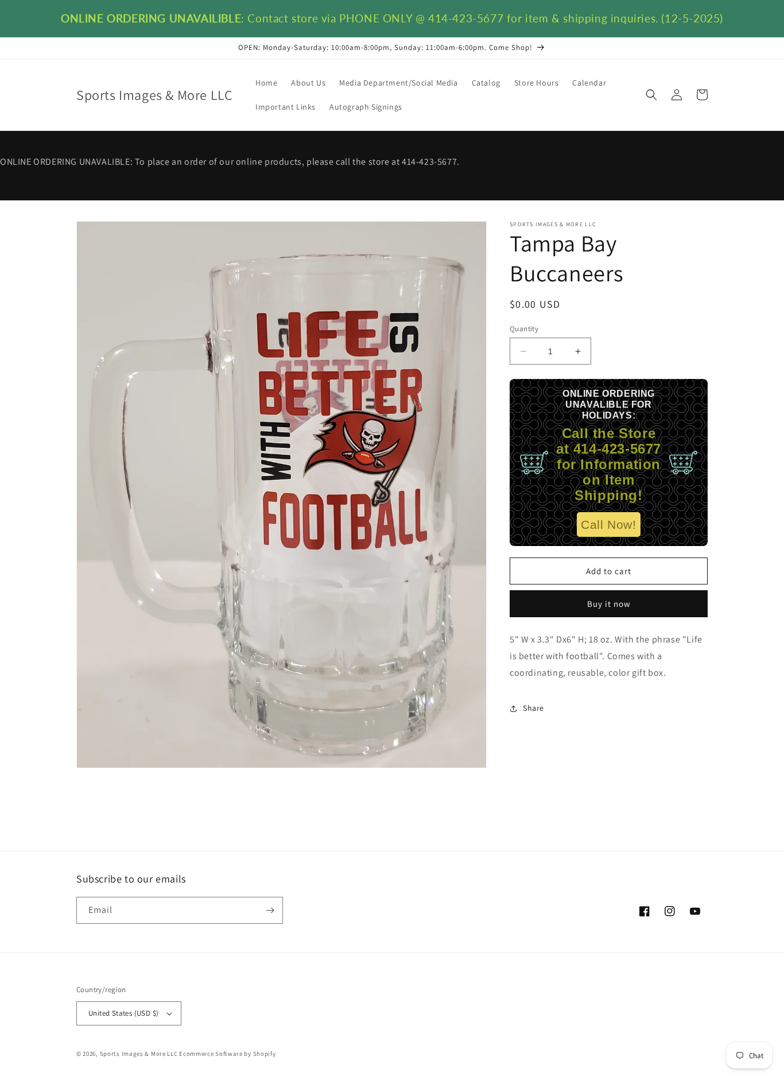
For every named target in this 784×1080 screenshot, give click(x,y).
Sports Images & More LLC (139, 1054)
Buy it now (609, 603)
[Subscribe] (269, 910)
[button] (651, 94)
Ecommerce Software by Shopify (227, 1054)
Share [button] (533, 708)
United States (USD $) (123, 1013)
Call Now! (608, 524)
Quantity (524, 329)
